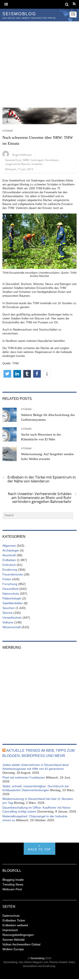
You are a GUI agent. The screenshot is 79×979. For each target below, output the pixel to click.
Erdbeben (9, 560)
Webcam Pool (12, 889)
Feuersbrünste (12, 574)
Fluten (6, 579)
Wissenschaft (11, 627)
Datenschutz (11, 915)
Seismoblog (37, 958)
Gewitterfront (13, 160)
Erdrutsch (9, 565)
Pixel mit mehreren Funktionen (23, 777)
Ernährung (9, 569)
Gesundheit (10, 588)
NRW (26, 160)
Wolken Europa (13, 949)
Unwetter (37, 164)
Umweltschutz (12, 617)
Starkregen (37, 160)
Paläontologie (11, 598)
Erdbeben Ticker (13, 920)
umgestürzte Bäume (17, 164)
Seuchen (8, 608)
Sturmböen (52, 160)
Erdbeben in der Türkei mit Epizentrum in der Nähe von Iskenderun (39, 479)
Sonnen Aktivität (13, 939)
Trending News (12, 884)
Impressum (10, 930)
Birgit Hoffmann (22, 154)
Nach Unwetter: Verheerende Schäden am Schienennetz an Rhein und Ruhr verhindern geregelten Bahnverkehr (42, 498)
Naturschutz (10, 593)
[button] (7, 374)
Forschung (9, 584)
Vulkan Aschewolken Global (21, 944)
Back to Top (39, 849)
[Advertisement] (39, 63)
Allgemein (9, 545)
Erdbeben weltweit (15, 925)
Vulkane (7, 622)
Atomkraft (9, 555)
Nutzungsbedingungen (18, 935)
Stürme (7, 130)
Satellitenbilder (12, 603)
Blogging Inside (13, 879)
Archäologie (10, 550)
